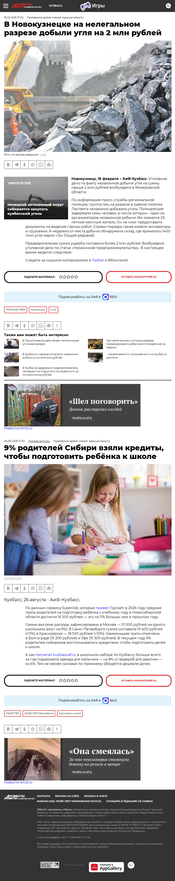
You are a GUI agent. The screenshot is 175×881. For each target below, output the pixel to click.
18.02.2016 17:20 (13, 17)
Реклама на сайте (67, 796)
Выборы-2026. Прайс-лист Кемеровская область (69, 801)
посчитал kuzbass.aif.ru (55, 655)
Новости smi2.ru (18, 428)
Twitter (98, 260)
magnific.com (13, 578)
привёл (103, 608)
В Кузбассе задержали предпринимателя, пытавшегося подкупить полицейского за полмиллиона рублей (50, 371)
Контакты (43, 796)
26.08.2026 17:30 (14, 441)
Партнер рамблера (74, 865)
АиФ (43, 154)
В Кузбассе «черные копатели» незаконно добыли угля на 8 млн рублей (50, 356)
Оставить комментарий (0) (138, 277)
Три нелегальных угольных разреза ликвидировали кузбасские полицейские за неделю (135, 344)
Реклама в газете (95, 796)
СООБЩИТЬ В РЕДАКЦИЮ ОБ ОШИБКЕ (129, 801)
